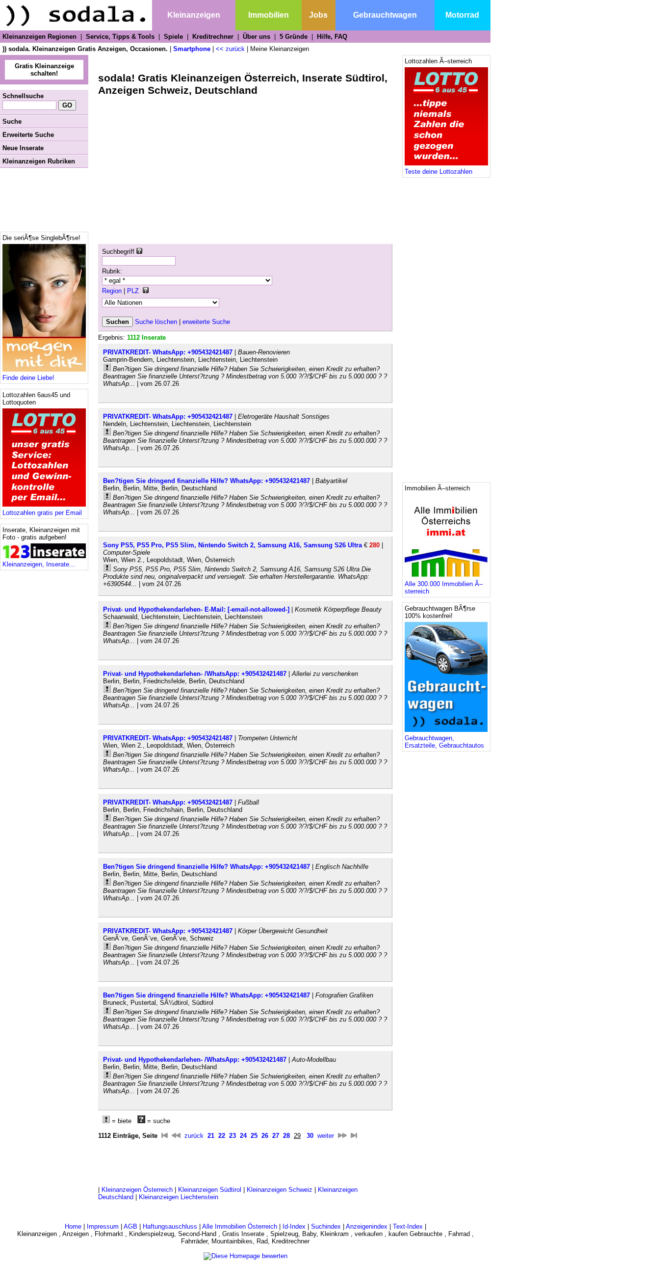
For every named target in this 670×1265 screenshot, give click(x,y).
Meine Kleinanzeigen (279, 49)
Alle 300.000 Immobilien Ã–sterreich (444, 587)
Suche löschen (156, 321)
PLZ (133, 291)
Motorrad (462, 15)
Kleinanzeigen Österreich (137, 1189)
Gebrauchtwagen (385, 15)
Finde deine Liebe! (28, 377)
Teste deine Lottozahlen (438, 171)
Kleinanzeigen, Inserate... (38, 564)
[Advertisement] (44, 200)
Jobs (318, 15)
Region (112, 291)
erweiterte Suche (206, 321)
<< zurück (230, 49)
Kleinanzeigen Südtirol (209, 1189)
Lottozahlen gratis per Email (42, 512)
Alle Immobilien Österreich (239, 1226)
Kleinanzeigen (193, 15)
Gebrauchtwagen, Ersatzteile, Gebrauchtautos (444, 741)
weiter (325, 1135)
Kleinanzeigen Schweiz (279, 1189)
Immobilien (268, 15)
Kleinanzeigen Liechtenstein (178, 1197)
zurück (194, 1135)
